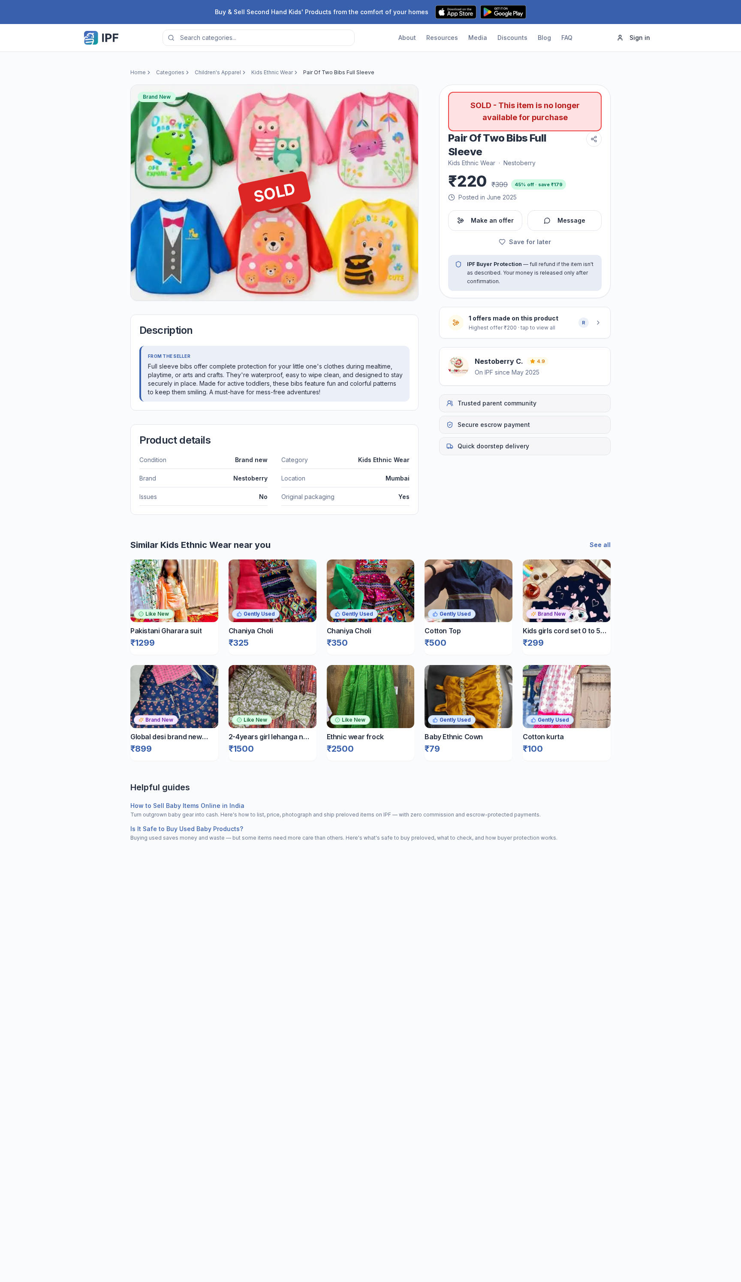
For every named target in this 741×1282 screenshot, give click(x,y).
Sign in (640, 37)
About (407, 37)
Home (138, 72)
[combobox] (259, 38)
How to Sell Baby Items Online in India (187, 805)
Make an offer (492, 220)
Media (477, 37)
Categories (170, 72)
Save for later (530, 241)
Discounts (512, 37)
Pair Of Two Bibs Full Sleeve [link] (338, 72)
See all (600, 544)
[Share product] (594, 139)
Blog (544, 37)
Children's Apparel (218, 72)
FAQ (566, 37)
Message (571, 220)
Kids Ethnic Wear (272, 72)
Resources (442, 37)
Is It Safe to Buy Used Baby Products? (186, 828)
